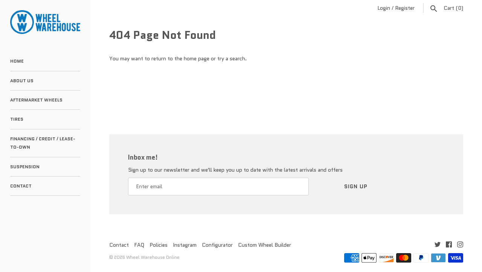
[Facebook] (449, 245)
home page (196, 58)
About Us (22, 80)
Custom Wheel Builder (264, 245)
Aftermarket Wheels (36, 100)
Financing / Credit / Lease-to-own (42, 142)
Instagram (185, 245)
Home (17, 61)
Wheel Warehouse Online (153, 257)
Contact (21, 186)
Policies (158, 245)
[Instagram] (460, 245)
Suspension (25, 166)
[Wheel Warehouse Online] (45, 22)
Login (383, 8)
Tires (16, 119)
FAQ (139, 245)
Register (405, 8)
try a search (231, 58)
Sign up (356, 186)
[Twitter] (438, 245)
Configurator (217, 245)
